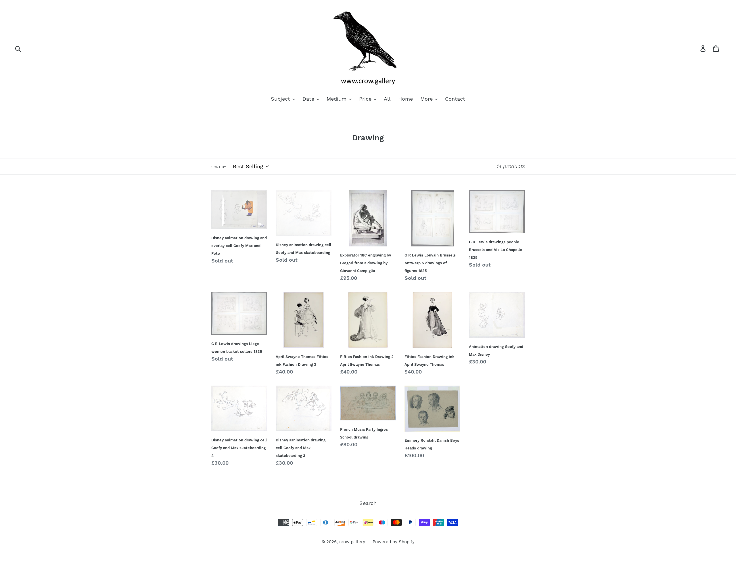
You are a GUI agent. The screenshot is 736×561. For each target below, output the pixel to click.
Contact (455, 99)
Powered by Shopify (394, 541)
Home (405, 99)
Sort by (218, 167)
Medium (337, 99)
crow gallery (352, 541)
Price (366, 99)
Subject (281, 99)
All (387, 99)
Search (368, 503)
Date (309, 99)
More (427, 99)
